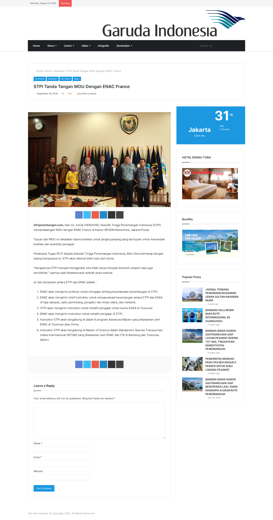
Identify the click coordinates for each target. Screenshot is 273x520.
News (50, 45)
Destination (123, 45)
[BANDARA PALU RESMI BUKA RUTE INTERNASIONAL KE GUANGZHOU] (192, 315)
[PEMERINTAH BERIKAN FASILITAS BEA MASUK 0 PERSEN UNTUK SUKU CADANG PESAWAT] (192, 364)
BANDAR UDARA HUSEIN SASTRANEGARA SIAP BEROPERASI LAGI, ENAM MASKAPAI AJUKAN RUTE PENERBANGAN (221, 386)
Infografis (103, 45)
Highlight (52, 78)
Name (38, 443)
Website (38, 471)
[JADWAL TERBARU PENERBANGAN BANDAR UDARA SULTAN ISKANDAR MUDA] (192, 295)
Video (84, 45)
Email (38, 457)
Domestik (59, 70)
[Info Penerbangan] (56, 18)
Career (67, 45)
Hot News (65, 78)
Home (36, 45)
